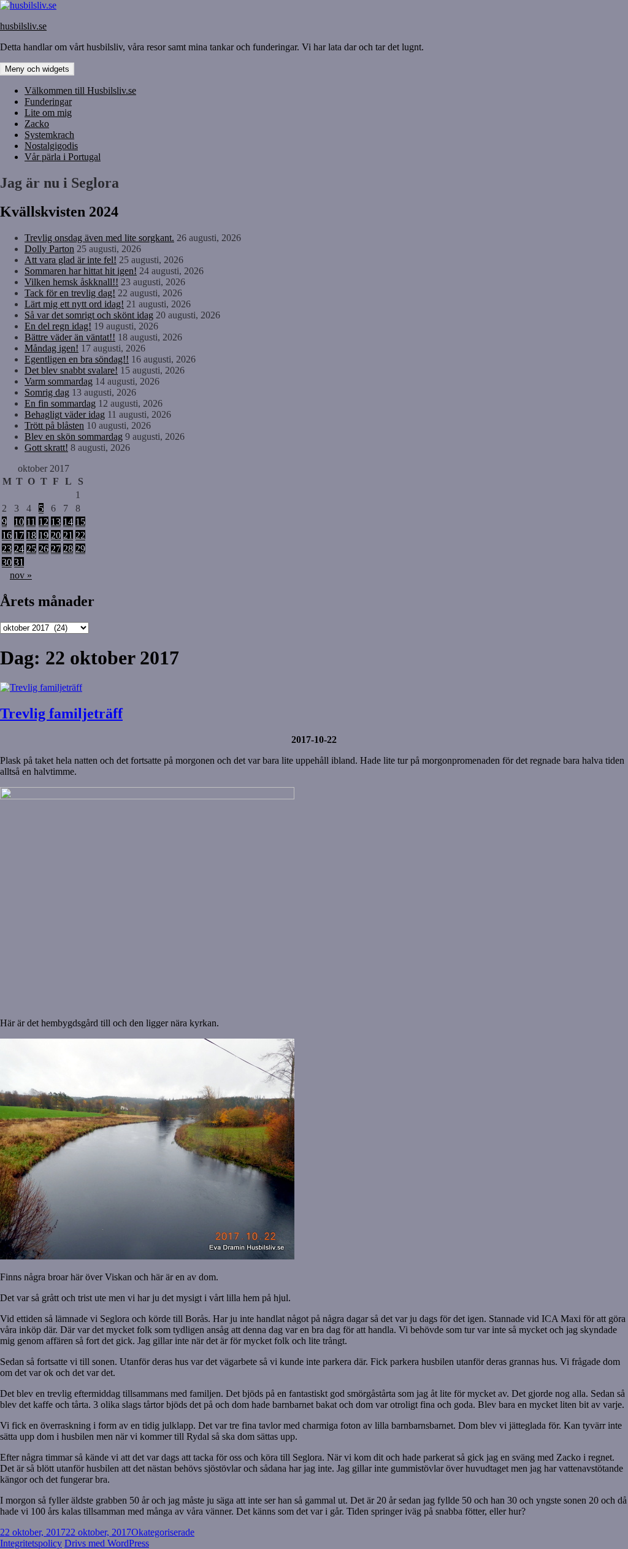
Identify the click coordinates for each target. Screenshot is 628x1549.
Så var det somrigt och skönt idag (89, 315)
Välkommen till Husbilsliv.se (80, 90)
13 (56, 522)
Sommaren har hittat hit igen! (81, 271)
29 (80, 549)
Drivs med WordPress (106, 1543)
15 (80, 522)
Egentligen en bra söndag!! (77, 359)
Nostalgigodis (51, 145)
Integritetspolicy (31, 1543)
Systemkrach (49, 134)
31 (19, 562)
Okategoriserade (162, 1532)
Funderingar (48, 101)
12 (43, 522)
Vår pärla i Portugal (63, 157)
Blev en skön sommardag (74, 436)
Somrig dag (47, 392)
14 (68, 522)
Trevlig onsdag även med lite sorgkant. (99, 238)
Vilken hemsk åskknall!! (71, 282)
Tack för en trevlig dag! (70, 293)
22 (80, 535)
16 (7, 535)
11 (31, 522)
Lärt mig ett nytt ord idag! (74, 304)
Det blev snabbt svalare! (71, 370)
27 (56, 549)
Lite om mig (48, 112)
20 (56, 535)
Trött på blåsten (54, 425)
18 (31, 535)
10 (19, 522)
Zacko (37, 123)
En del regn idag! (58, 326)
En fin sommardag (60, 403)
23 (7, 549)
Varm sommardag (59, 381)
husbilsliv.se (23, 26)
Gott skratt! (46, 447)
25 (31, 549)
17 (19, 535)
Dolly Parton (49, 249)
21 (68, 535)
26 (43, 549)
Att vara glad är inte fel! (71, 260)
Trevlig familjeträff (61, 713)
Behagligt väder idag (65, 414)
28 (68, 549)
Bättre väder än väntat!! (70, 337)
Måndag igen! (51, 348)
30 (7, 562)
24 (19, 549)
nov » (21, 575)
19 (43, 535)
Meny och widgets (37, 69)
